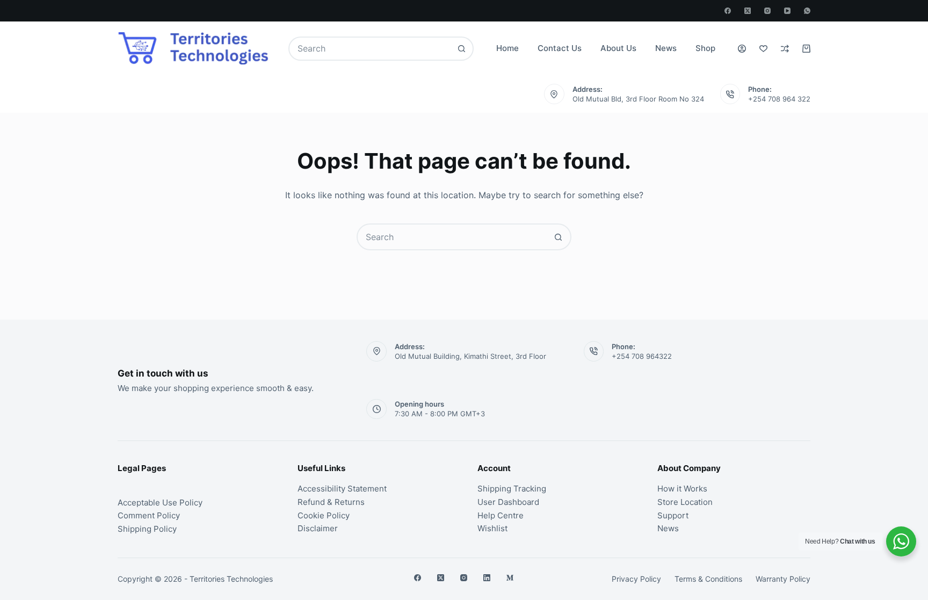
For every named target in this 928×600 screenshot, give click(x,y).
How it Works (682, 488)
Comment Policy (149, 515)
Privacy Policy (636, 578)
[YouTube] (787, 11)
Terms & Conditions (708, 578)
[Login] (742, 49)
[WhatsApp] (807, 11)
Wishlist (492, 528)
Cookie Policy (324, 515)
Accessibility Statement (342, 488)
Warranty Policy (783, 578)
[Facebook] (727, 11)
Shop (705, 48)
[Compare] (785, 49)
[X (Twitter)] (747, 11)
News (666, 48)
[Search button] (462, 49)
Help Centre (500, 515)
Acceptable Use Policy (160, 502)
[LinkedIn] (486, 577)
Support (672, 515)
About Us (618, 48)
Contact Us (560, 48)
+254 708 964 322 (779, 99)
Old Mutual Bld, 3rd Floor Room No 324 (638, 99)
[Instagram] (767, 11)
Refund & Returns (331, 502)
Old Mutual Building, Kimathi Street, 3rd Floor (470, 356)
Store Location (685, 502)
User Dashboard (508, 502)
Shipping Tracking (511, 488)
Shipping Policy (147, 529)
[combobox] (370, 49)
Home (507, 48)
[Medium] (509, 577)
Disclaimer (318, 528)
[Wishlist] (763, 49)
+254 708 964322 (642, 356)
